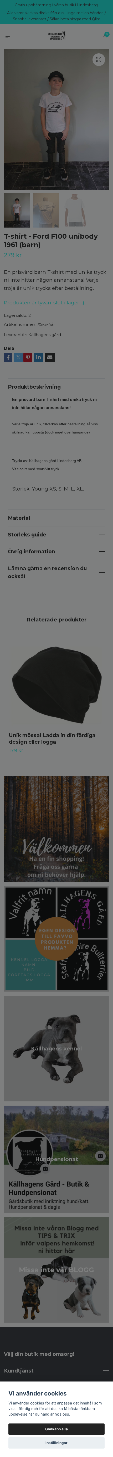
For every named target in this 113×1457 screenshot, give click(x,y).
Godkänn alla (56, 1429)
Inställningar (56, 1443)
